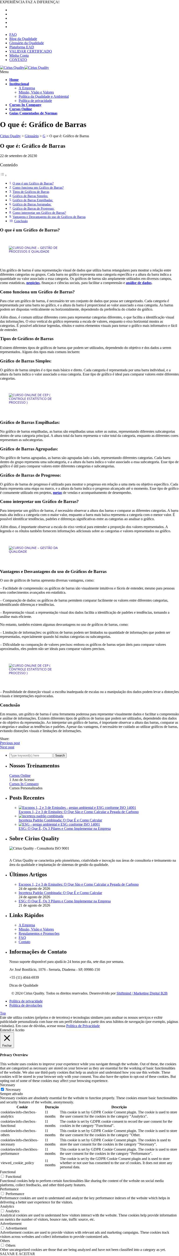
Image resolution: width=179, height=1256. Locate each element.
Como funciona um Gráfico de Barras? (38, 187)
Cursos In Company (24, 784)
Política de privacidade (35, 101)
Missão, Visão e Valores (36, 92)
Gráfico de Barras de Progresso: (34, 208)
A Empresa (27, 88)
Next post (7, 747)
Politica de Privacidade (83, 1026)
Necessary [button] (7, 1085)
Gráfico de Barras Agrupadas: (32, 204)
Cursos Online (20, 775)
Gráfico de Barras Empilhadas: (33, 200)
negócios (33, 283)
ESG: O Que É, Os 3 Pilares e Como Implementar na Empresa (65, 829)
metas (57, 493)
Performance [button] (9, 1189)
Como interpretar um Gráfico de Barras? (39, 212)
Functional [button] (8, 1172)
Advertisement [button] (10, 1224)
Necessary (13, 1090)
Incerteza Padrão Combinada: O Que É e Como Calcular (60, 820)
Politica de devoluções (25, 1005)
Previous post (10, 743)
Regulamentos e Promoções (39, 933)
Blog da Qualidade (23, 39)
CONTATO (18, 60)
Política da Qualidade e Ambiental (44, 96)
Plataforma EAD (21, 47)
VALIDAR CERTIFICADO (30, 51)
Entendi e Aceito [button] (12, 1030)
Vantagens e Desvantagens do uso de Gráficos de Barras (49, 217)
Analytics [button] (7, 1206)
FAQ (13, 35)
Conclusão (21, 221)
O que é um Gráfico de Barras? (33, 183)
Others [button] (5, 1241)
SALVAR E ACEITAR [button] (17, 1254)
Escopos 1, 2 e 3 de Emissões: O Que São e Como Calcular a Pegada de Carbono (79, 812)
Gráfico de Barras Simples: (30, 196)
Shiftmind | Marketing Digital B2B (142, 993)
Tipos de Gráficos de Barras (31, 192)
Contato (24, 942)
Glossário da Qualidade (26, 43)
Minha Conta (19, 55)
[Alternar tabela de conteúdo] (3, 175)
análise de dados (138, 283)
